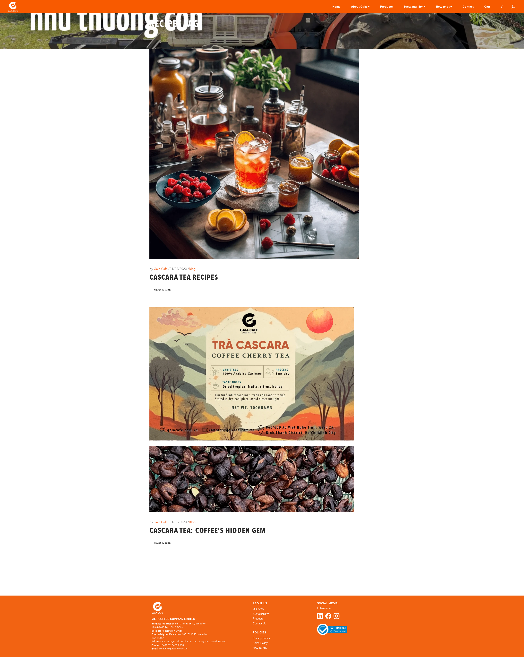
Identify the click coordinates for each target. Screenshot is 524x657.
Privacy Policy (261, 638)
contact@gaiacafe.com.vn (173, 648)
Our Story (258, 608)
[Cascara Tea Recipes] (254, 154)
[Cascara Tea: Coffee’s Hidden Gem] (251, 409)
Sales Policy (260, 643)
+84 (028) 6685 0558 (172, 645)
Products (258, 618)
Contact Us (259, 623)
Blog (192, 269)
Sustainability (261, 613)
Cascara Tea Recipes (183, 277)
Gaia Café (161, 269)
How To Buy (260, 647)
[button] (512, 645)
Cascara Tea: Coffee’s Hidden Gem (207, 531)
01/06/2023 (179, 269)
